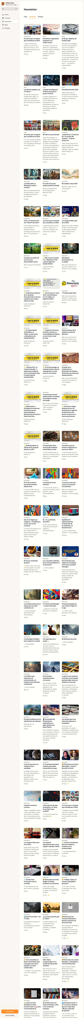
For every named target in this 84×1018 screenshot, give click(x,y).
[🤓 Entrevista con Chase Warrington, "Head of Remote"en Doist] (70, 767)
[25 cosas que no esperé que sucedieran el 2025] (32, 46)
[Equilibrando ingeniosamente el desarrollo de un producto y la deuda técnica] (70, 522)
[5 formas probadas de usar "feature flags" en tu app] (70, 603)
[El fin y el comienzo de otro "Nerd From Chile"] (32, 221)
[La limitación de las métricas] (51, 483)
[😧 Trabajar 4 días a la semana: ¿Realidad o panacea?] (70, 880)
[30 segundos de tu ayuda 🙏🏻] (51, 640)
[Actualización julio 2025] (70, 94)
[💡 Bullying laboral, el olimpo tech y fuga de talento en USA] (32, 446)
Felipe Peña (10, 3)
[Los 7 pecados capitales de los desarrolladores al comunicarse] (51, 564)
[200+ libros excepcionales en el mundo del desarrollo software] (51, 963)
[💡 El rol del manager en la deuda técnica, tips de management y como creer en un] (51, 369)
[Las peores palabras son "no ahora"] (32, 94)
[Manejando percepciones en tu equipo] (70, 257)
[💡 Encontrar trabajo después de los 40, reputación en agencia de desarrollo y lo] (70, 408)
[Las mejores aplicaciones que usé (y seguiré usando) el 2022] (51, 843)
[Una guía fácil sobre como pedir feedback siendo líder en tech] (51, 446)
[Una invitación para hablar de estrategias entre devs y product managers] (70, 564)
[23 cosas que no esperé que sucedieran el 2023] (51, 221)
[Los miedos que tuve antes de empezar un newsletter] (70, 724)
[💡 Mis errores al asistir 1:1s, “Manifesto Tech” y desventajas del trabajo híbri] (51, 257)
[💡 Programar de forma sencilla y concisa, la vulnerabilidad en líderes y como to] (51, 331)
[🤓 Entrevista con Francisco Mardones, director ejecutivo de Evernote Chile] (70, 920)
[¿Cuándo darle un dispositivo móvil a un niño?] (32, 184)
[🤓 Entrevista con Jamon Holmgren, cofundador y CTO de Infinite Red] (70, 963)
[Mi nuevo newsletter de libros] (32, 564)
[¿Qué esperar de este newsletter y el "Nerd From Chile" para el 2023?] (51, 806)
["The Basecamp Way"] (70, 293)
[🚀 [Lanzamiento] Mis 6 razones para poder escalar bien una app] (51, 767)
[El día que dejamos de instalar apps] (70, 46)
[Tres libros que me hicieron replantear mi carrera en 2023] (70, 446)
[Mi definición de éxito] (70, 640)
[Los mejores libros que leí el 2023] (70, 221)
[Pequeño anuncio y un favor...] (32, 806)
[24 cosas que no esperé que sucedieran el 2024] (32, 141)
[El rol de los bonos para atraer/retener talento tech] (32, 483)
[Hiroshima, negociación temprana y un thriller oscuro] (51, 46)
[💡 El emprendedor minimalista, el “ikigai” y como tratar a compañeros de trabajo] (32, 331)
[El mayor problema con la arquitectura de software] (32, 724)
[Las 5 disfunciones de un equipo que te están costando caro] (32, 603)
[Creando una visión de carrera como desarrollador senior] (32, 257)
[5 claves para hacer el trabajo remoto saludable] (32, 767)
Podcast (7, 28)
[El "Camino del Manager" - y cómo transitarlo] (51, 603)
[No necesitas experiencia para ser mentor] (51, 680)
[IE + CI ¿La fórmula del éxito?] (51, 522)
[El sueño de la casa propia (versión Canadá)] (51, 184)
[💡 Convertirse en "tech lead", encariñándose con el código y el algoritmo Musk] (51, 293)
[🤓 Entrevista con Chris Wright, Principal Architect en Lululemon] (51, 880)
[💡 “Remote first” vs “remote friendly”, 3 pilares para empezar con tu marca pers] (32, 369)
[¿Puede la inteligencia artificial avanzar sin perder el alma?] (51, 94)
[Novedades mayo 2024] (70, 184)
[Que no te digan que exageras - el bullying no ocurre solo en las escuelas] (32, 522)
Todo (25, 16)
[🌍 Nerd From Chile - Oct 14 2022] (32, 920)
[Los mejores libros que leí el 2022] (32, 843)
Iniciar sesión (9, 1015)
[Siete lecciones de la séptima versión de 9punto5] (70, 331)
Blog (6, 25)
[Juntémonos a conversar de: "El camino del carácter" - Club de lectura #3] (70, 141)
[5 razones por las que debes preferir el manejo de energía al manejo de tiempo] (51, 408)
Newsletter (8, 21)
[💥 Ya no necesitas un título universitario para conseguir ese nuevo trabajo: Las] (32, 963)
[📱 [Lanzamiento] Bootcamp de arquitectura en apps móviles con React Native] (51, 724)
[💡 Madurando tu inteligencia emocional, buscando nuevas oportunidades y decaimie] (32, 408)
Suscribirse (10, 1011)
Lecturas (7, 18)
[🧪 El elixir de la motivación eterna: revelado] (32, 880)
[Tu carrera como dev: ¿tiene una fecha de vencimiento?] (70, 483)
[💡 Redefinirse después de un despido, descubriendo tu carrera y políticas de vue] (32, 293)
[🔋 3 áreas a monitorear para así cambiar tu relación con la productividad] (70, 843)
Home (6, 14)
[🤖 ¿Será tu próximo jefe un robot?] (51, 920)
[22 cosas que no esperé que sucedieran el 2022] (70, 806)
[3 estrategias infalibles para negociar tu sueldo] (32, 640)
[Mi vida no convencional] (51, 141)
